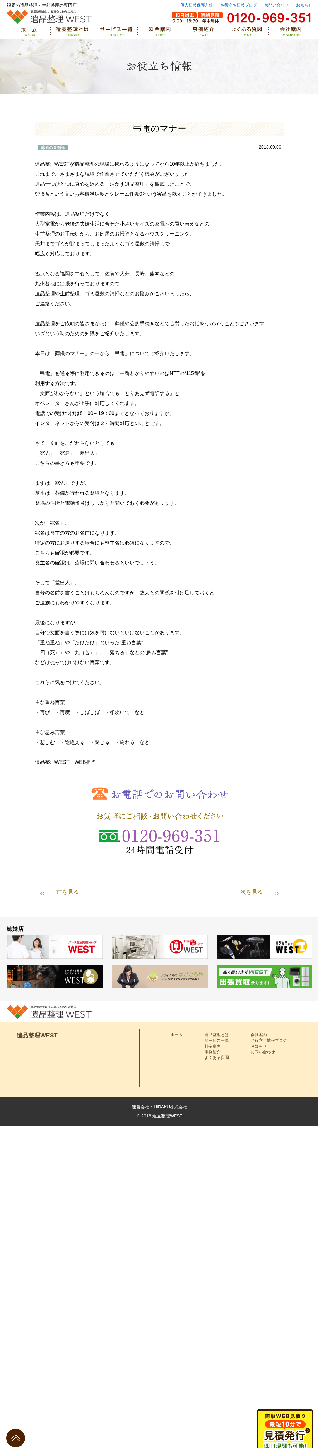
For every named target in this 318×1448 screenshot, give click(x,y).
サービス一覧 (217, 1040)
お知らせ (304, 5)
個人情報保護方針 (197, 5)
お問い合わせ (276, 5)
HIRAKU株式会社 (170, 1107)
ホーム (177, 1034)
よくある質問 (217, 1057)
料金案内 (213, 1046)
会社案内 (259, 1034)
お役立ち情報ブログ (238, 5)
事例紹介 (213, 1052)
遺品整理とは (217, 1034)
